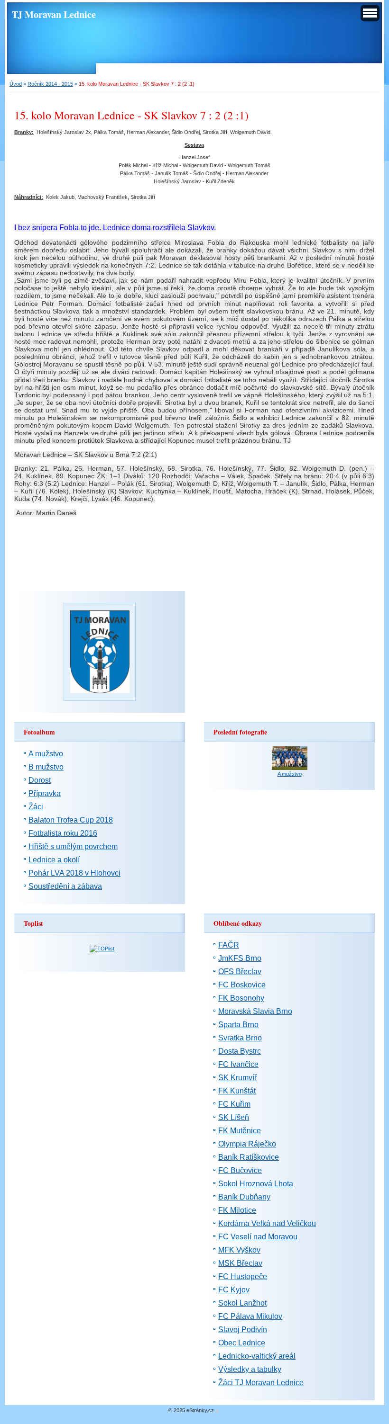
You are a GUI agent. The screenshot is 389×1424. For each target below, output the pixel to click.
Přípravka (44, 793)
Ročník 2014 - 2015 (50, 84)
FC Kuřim (234, 1104)
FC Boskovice (242, 985)
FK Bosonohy (241, 998)
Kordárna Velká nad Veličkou (267, 1223)
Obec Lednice (241, 1343)
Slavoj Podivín (242, 1329)
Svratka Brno (240, 1038)
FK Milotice (237, 1210)
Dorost (39, 780)
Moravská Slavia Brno (255, 1011)
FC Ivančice (238, 1064)
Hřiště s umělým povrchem (73, 846)
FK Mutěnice (239, 1131)
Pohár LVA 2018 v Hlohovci (74, 873)
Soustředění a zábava (65, 886)
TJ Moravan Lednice (54, 14)
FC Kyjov (234, 1290)
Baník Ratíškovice (248, 1157)
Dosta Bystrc (239, 1051)
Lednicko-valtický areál (257, 1356)
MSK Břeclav (240, 1263)
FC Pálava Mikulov (250, 1316)
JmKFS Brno (239, 958)
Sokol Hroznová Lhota (255, 1184)
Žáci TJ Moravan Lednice (261, 1383)
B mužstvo (46, 767)
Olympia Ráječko (247, 1144)
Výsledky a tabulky (249, 1369)
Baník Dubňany (244, 1197)
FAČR (228, 945)
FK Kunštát (237, 1091)
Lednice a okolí (54, 860)
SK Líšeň (233, 1117)
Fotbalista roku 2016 (62, 833)
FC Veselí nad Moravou (257, 1237)
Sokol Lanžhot (242, 1303)
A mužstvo (45, 754)
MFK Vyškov (239, 1250)
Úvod (15, 84)
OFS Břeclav (239, 971)
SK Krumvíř (237, 1078)
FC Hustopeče (242, 1276)
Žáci (35, 807)
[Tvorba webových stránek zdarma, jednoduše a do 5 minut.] (217, 1411)
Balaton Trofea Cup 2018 (70, 820)
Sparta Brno (238, 1025)
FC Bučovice (240, 1170)
